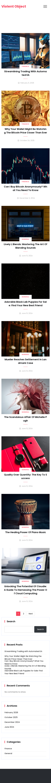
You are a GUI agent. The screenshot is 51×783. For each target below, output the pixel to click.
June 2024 (9, 727)
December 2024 (12, 722)
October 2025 (11, 717)
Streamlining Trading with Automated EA (25, 73)
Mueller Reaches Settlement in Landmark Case (25, 361)
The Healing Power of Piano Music (25, 532)
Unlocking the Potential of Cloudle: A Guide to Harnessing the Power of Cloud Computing (25, 590)
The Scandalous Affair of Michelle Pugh (25, 418)
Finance (25, 66)
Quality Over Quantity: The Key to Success (25, 476)
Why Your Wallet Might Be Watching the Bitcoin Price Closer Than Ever (25, 130)
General (25, 239)
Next (31, 613)
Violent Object (13, 6)
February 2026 (11, 712)
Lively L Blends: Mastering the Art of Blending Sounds (25, 246)
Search (11, 621)
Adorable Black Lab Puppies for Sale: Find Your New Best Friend (25, 303)
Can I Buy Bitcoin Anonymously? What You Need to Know (25, 188)
